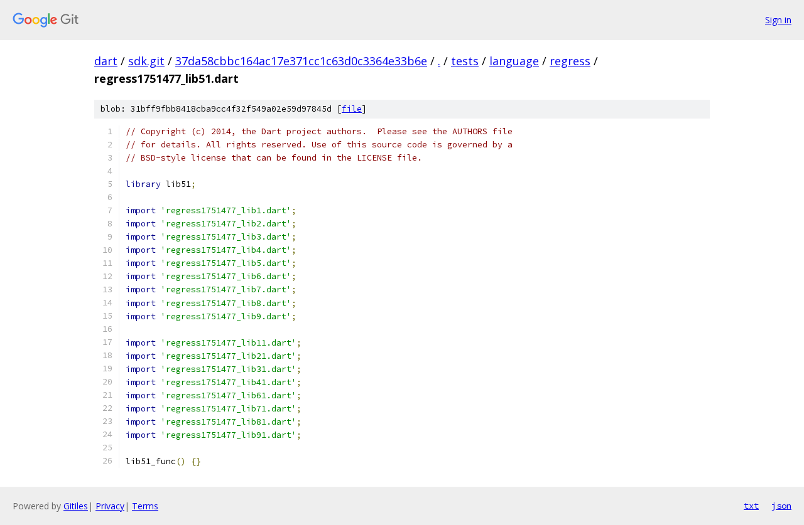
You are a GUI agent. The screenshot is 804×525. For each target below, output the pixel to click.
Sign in (778, 20)
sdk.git (146, 60)
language (514, 60)
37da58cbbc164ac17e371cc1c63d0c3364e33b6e (301, 60)
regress (570, 60)
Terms (145, 506)
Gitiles (75, 506)
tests (465, 60)
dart (105, 60)
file (352, 108)
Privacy (109, 506)
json (781, 505)
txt (751, 505)
